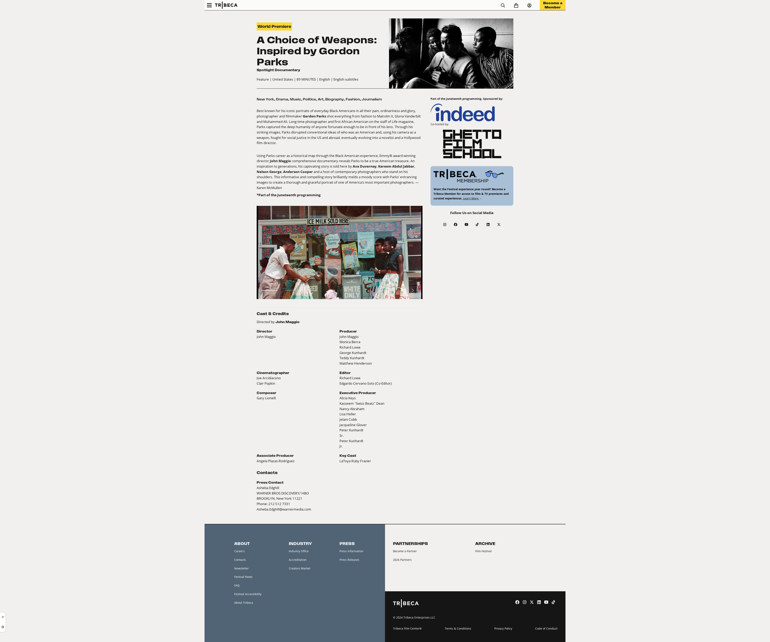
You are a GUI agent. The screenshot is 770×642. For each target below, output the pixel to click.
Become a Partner (405, 551)
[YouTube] (466, 224)
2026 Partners (402, 560)
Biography (334, 99)
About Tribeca (243, 603)
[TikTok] (477, 224)
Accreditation (298, 560)
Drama (282, 99)
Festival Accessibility (247, 594)
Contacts (240, 560)
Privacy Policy (503, 628)
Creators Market (299, 568)
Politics (309, 99)
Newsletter (241, 568)
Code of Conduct (546, 628)
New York (265, 99)
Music (295, 99)
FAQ (237, 585)
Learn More (471, 198)
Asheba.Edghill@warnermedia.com (284, 509)
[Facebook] (455, 224)
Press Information (351, 551)
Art (320, 99)
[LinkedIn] (488, 224)
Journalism (372, 99)
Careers (239, 551)
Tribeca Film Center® (407, 628)
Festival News (243, 577)
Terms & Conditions (458, 628)
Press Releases (349, 560)
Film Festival (483, 551)
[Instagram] (444, 224)
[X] (499, 224)
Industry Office (299, 551)
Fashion (353, 99)
